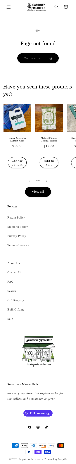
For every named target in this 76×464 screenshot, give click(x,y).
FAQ (10, 281)
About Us (13, 263)
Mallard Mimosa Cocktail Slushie (49, 139)
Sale (10, 318)
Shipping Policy (17, 226)
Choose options (17, 162)
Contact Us (14, 272)
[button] (8, 7)
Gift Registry (15, 300)
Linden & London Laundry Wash (17, 139)
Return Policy (16, 217)
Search (11, 291)
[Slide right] (47, 181)
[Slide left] (29, 181)
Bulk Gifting (15, 309)
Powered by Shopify (55, 459)
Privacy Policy (16, 236)
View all (38, 191)
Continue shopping (38, 58)
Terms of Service (18, 245)
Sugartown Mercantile (31, 459)
